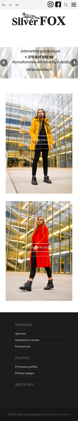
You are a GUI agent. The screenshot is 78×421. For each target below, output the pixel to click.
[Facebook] (58, 4)
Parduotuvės (22, 346)
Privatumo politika (26, 366)
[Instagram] (50, 4)
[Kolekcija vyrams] (39, 144)
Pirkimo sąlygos (24, 373)
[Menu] (73, 4)
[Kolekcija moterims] (39, 251)
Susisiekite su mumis (27, 339)
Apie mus (20, 333)
